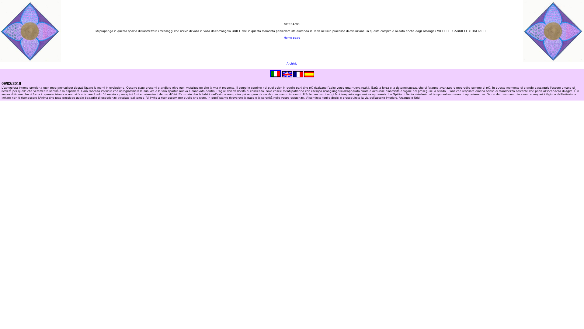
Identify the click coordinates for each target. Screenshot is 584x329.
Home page (292, 37)
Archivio (292, 63)
